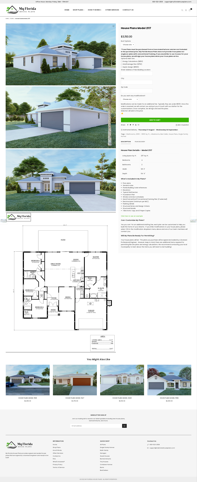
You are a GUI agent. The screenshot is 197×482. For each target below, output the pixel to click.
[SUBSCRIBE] (124, 426)
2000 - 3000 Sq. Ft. (143, 134)
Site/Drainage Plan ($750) (132, 64)
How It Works (94, 10)
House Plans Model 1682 (169, 398)
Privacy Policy (57, 465)
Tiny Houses (104, 462)
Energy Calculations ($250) (133, 61)
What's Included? (59, 462)
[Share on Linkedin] (136, 125)
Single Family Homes (107, 447)
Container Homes (106, 465)
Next (194, 384)
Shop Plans (78, 10)
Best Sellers (104, 470)
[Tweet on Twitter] (130, 125)
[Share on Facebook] (128, 125)
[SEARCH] (182, 10)
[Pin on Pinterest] (133, 125)
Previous (3, 384)
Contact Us (128, 10)
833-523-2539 (157, 2)
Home (67, 10)
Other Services (112, 10)
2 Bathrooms (130, 134)
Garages (103, 453)
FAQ (54, 459)
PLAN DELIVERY (140, 142)
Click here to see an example (132, 216)
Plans (12, 18)
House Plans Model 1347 (75, 398)
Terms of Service (58, 467)
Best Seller (164, 134)
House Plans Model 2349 (122, 398)
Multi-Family (104, 450)
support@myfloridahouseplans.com (177, 2)
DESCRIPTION (126, 142)
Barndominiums (105, 459)
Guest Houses (105, 456)
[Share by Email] (138, 125)
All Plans (103, 445)
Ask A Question (183, 125)
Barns (102, 467)
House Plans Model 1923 (27, 398)
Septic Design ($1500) (131, 67)
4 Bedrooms (155, 134)
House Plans (173, 134)
